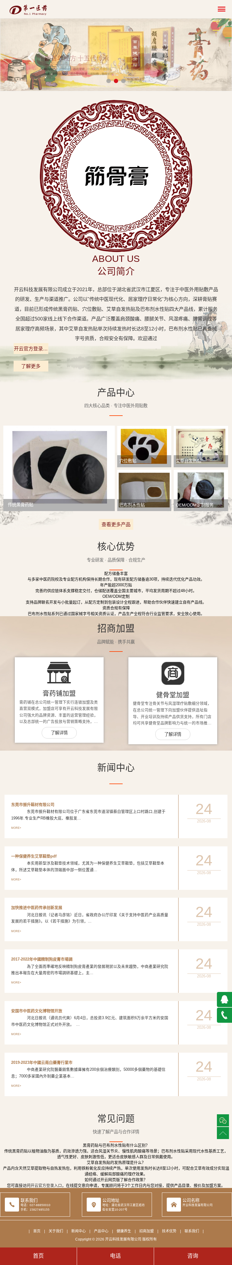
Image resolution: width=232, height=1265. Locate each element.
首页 (36, 1231)
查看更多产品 (116, 524)
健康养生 (124, 1231)
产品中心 (101, 1231)
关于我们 (56, 1231)
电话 (115, 1256)
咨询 (192, 1256)
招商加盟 (146, 1231)
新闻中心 (78, 1231)
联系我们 (192, 1231)
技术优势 (169, 1231)
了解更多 (30, 366)
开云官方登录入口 (31, 350)
